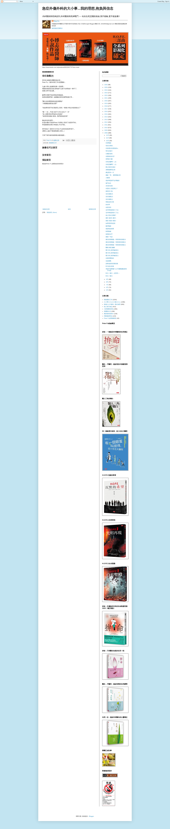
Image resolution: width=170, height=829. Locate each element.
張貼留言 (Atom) (52, 212)
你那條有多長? (110, 156)
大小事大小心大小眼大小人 (112, 302)
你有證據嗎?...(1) (111, 164)
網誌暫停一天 (110, 172)
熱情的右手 (109, 234)
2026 (106, 84)
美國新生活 (107, 311)
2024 (106, 90)
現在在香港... (110, 145)
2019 (106, 103)
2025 (106, 87)
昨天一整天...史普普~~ (112, 273)
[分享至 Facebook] (72, 140)
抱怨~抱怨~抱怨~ (111, 220)
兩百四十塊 (109, 191)
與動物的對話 (108, 316)
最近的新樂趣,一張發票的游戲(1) (116, 245)
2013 (106, 119)
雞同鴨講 (108, 226)
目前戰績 (108, 143)
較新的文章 (46, 209)
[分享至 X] (71, 140)
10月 (107, 140)
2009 (106, 130)
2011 (106, 125)
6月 (107, 287)
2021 (106, 98)
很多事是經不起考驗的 (112, 180)
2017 (106, 109)
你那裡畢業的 (110, 258)
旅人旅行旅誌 (108, 306)
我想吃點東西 (110, 228)
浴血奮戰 (108, 261)
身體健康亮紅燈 (110, 169)
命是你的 (108, 207)
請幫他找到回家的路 (112, 263)
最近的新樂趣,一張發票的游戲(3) (116, 239)
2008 (106, 133)
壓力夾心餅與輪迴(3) (112, 250)
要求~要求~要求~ (111, 218)
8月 (107, 282)
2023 (106, 92)
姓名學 (108, 204)
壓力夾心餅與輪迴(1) (112, 255)
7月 (107, 284)
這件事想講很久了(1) (112, 212)
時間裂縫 (108, 231)
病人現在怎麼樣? (111, 215)
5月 (107, 290)
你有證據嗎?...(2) (111, 162)
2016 (106, 111)
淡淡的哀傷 (109, 186)
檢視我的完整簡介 (57, 28)
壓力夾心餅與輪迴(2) (112, 253)
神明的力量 (109, 159)
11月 (107, 138)
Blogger (91, 816)
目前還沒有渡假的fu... (112, 148)
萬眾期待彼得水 (109, 313)
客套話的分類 (110, 202)
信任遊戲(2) (109, 196)
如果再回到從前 (110, 223)
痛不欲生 (108, 183)
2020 (106, 101)
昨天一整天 (109, 276)
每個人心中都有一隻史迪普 (112, 304)
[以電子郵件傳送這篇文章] (67, 140)
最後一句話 (109, 237)
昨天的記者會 (110, 266)
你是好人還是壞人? (111, 188)
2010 (106, 127)
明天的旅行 (109, 151)
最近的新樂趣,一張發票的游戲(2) (116, 242)
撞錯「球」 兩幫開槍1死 (113, 175)
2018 (106, 106)
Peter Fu (56, 21)
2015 (106, 114)
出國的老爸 (109, 153)
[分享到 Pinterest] (74, 140)
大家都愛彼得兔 (109, 309)
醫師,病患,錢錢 (110, 247)
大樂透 (108, 178)
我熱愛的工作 (53, 143)
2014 (106, 117)
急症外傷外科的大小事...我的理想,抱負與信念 (77, 8)
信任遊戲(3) (109, 194)
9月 (107, 279)
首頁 (69, 209)
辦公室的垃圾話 (110, 167)
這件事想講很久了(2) (112, 210)
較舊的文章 (92, 209)
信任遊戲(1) (109, 199)
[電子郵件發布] (63, 140)
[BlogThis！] (69, 140)
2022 (106, 95)
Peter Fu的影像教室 (110, 318)
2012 (106, 122)
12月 (107, 135)
